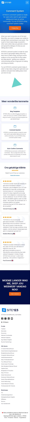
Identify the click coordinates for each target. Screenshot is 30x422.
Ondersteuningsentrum (7, 395)
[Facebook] (2, 318)
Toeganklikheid (22, 417)
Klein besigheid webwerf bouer (9, 366)
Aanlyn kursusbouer (6, 375)
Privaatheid (10, 417)
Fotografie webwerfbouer (7, 355)
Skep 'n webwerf (15, 293)
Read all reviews (15, 175)
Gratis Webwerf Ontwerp (7, 383)
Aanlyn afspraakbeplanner (7, 379)
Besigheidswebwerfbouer (7, 353)
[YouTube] (11, 318)
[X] (5, 318)
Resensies (3, 333)
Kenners (3, 401)
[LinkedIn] (8, 318)
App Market (6, 339)
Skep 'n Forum (5, 372)
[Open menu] (27, 2)
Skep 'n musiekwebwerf (7, 359)
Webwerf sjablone (5, 337)
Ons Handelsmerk (5, 403)
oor (2, 392)
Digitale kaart (4, 368)
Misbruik (16, 417)
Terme (5, 417)
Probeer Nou (15, 28)
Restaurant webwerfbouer (7, 377)
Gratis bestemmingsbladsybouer (9, 351)
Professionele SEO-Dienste (8, 386)
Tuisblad (3, 328)
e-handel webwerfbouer (7, 348)
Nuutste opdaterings (6, 342)
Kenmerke (3, 331)
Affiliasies (3, 399)
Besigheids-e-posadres (7, 370)
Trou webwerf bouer (6, 362)
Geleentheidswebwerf (6, 357)
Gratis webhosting (5, 381)
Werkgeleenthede (8, 397)
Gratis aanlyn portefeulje (7, 364)
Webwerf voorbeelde (6, 335)
